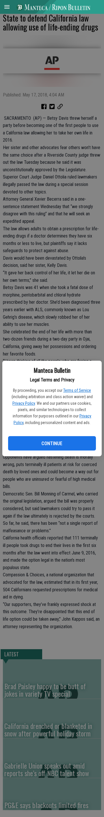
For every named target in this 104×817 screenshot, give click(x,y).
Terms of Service (77, 390)
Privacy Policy (23, 403)
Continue (52, 443)
